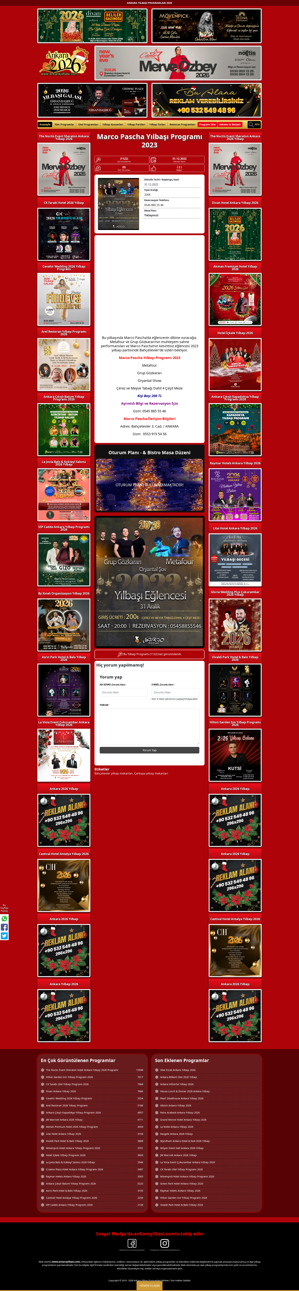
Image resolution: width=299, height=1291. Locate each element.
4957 (140, 1112)
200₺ (147, 195)
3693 (140, 1155)
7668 (140, 1084)
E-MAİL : (163, 684)
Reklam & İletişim (230, 124)
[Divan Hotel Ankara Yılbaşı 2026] (92, 25)
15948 (139, 1070)
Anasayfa (44, 124)
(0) (124, 167)
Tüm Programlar (64, 124)
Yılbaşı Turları (157, 124)
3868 (140, 1141)
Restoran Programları (182, 124)
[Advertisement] (149, 263)
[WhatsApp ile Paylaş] (4, 918)
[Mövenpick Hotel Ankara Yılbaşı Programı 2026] (206, 25)
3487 (140, 1169)
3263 (140, 1176)
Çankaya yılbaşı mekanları (151, 773)
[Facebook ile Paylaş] (4, 927)
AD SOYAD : (113, 684)
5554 (140, 1098)
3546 (140, 1162)
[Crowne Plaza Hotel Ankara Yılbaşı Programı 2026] (92, 100)
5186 (140, 1105)
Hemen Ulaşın (149, 1286)
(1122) (124, 159)
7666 (140, 1091)
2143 (140, 1204)
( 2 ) (179, 167)
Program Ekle (207, 124)
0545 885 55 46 (154, 205)
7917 (140, 1077)
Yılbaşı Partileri (136, 124)
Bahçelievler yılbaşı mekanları (113, 773)
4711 (140, 1119)
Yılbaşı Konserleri (112, 124)
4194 (140, 1133)
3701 (140, 1148)
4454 (140, 1126)
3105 (140, 1190)
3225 (140, 1183)
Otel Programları (88, 124)
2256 (140, 1197)
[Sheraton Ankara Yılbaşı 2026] (178, 63)
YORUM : (104, 705)
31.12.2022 (179, 159)
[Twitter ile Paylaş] (4, 935)
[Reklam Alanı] (206, 100)
